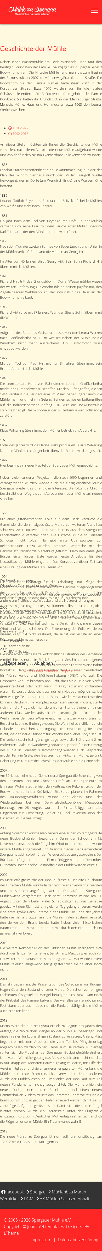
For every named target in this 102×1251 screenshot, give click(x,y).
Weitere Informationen (41, 670)
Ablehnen (43, 663)
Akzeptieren (15, 663)
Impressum (69, 670)
